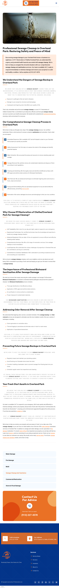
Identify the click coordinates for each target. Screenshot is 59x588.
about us (11, 433)
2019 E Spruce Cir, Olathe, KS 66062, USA (45, 539)
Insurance (35, 563)
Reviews (34, 560)
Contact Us (35, 570)
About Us (35, 567)
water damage (45, 426)
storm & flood (23, 431)
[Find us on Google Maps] (35, 582)
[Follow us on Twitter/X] (38, 582)
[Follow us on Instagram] (49, 582)
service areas (40, 435)
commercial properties (49, 114)
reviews (53, 433)
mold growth (25, 188)
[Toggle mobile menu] (56, 3)
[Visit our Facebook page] (42, 582)
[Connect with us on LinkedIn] (45, 582)
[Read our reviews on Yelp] (53, 582)
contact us (20, 411)
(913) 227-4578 (29, 515)
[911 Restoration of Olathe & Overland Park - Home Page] (4, 3)
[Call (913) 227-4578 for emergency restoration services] (29, 506)
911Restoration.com (17, 582)
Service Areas (36, 556)
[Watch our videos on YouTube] (56, 582)
